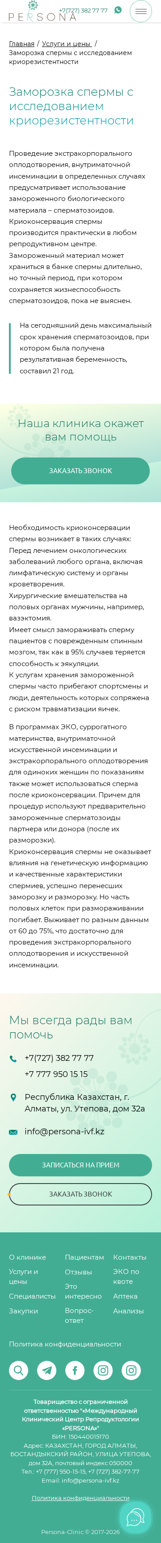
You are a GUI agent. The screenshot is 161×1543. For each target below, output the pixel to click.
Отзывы (78, 1272)
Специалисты (32, 1296)
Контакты (130, 1257)
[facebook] (75, 1370)
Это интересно (83, 1291)
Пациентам (84, 1257)
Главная (21, 44)
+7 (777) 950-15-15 (60, 1472)
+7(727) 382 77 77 (83, 11)
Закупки (23, 1311)
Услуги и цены (67, 44)
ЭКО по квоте (126, 1277)
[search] (18, 1370)
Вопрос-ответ (79, 1316)
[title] (42, 11)
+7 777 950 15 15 (56, 1075)
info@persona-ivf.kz (64, 1132)
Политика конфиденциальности (65, 1344)
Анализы (128, 1311)
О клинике (27, 1257)
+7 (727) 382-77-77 (114, 1472)
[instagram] (103, 1370)
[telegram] (46, 1370)
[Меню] (141, 11)
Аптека (125, 1296)
